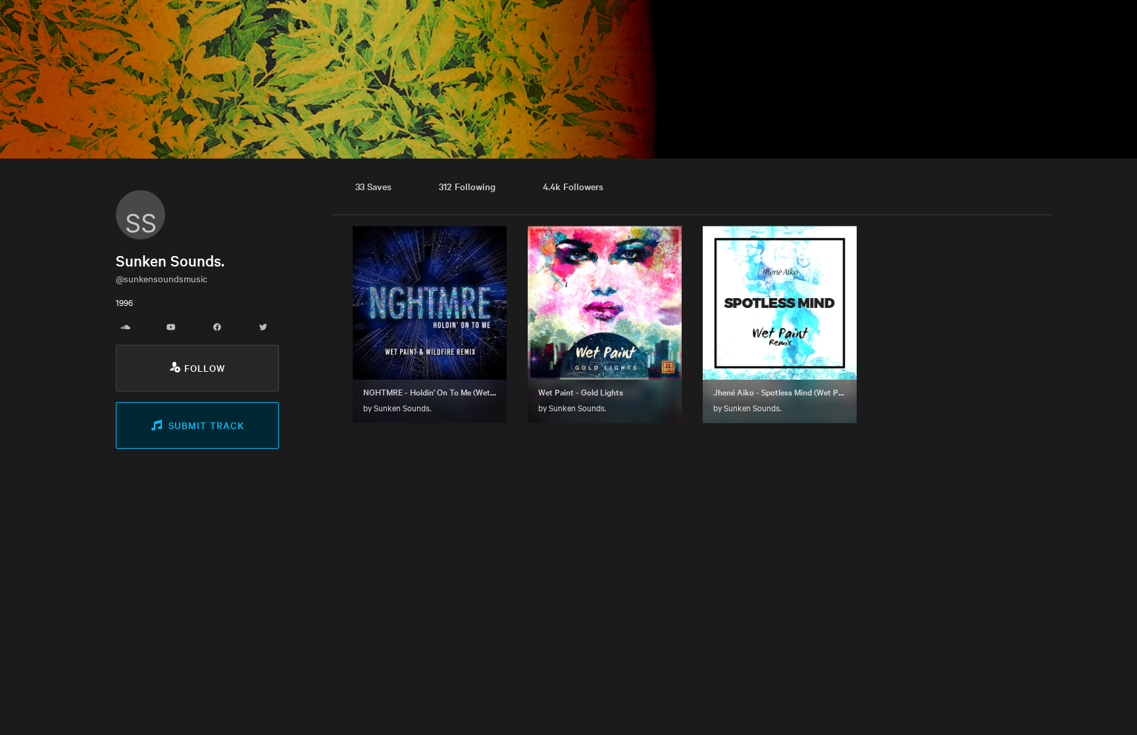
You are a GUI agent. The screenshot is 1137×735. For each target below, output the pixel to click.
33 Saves (373, 186)
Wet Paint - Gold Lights (580, 391)
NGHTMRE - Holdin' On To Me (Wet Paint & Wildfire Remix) (469, 391)
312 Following (467, 186)
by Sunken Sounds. (397, 407)
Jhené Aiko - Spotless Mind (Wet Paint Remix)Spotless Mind (821, 391)
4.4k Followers (573, 186)
